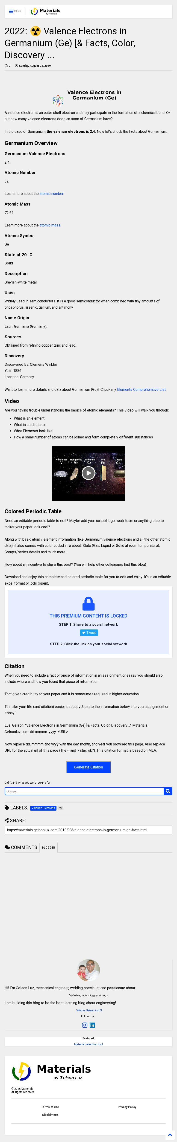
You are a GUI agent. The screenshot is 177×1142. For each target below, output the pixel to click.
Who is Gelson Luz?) (89, 1010)
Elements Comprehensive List (141, 389)
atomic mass (50, 225)
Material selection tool (88, 1044)
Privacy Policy (127, 1107)
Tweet (91, 633)
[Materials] (45, 12)
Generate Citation (88, 767)
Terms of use (50, 1107)
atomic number (51, 193)
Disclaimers (50, 1114)
